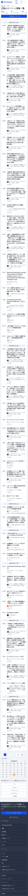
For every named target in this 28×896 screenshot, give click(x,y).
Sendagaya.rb (12, 615)
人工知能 (14, 796)
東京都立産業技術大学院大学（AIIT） (16, 606)
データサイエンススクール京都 (16, 422)
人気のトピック (5, 866)
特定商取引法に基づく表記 (8, 888)
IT (14, 784)
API (3, 863)
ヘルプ (3, 853)
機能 (3, 828)
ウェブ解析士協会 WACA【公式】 (17, 293)
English (3, 893)
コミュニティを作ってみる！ (14, 813)
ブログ (3, 844)
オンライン (10, 36)
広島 (8, 6)
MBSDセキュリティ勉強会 (15, 490)
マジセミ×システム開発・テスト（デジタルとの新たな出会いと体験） (17, 379)
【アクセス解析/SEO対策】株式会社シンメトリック (17, 209)
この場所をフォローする (14, 16)
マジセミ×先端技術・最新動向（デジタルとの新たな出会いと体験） (17, 114)
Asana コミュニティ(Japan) (16, 570)
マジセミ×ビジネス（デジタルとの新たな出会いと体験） (17, 33)
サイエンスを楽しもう (14, 511)
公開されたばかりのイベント (8, 869)
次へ (18, 754)
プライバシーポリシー (7, 878)
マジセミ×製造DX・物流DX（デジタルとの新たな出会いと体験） (17, 86)
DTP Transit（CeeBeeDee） (16, 498)
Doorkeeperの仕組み (7, 825)
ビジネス (14, 787)
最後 (22, 754)
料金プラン (4, 835)
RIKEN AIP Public (13, 281)
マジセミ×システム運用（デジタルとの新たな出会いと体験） (17, 99)
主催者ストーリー (6, 838)
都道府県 (3, 6)
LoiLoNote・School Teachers (16, 595)
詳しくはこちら (14, 817)
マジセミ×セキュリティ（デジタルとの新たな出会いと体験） (17, 147)
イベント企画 (5, 856)
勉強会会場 (4, 859)
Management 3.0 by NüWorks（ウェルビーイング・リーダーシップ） (17, 307)
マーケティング (14, 790)
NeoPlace (11, 320)
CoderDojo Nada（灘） (14, 557)
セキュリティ (14, 793)
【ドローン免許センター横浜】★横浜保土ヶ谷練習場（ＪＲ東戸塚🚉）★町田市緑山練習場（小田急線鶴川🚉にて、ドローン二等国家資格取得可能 (17, 688)
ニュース (4, 841)
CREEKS (11, 465)
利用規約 (4, 875)
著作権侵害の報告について (8, 885)
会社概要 (4, 831)
